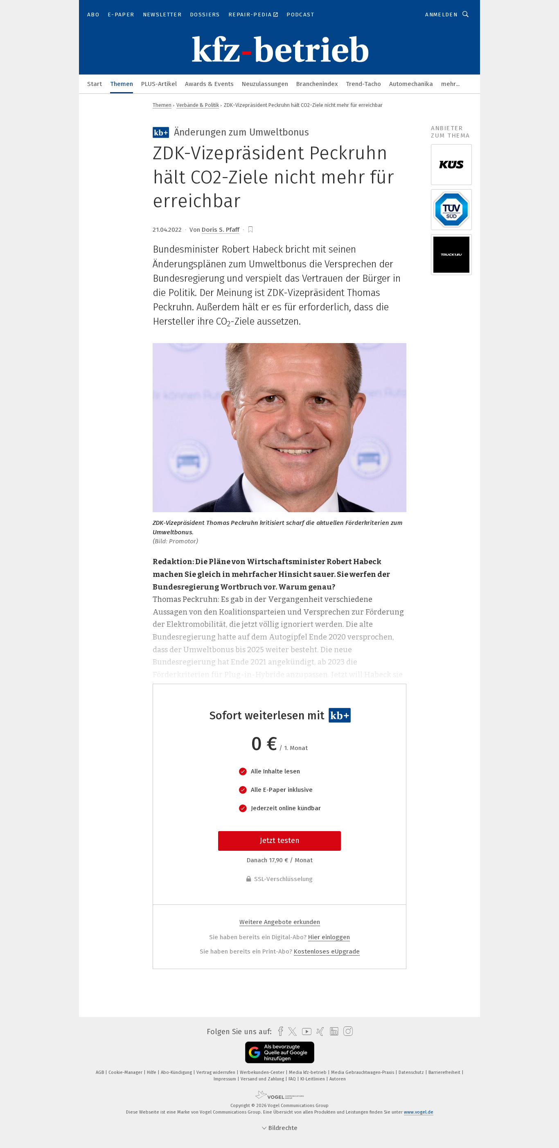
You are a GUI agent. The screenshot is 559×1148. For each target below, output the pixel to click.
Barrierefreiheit (445, 1072)
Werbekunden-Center (263, 1072)
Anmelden (441, 14)
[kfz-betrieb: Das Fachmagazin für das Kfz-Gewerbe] (94, 83)
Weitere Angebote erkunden (279, 922)
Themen (121, 84)
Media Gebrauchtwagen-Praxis (363, 1072)
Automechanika (411, 84)
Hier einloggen (329, 937)
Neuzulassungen (265, 84)
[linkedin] (332, 1031)
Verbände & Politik (197, 105)
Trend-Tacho (363, 84)
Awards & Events (209, 84)
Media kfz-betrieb (308, 1072)
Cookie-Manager (126, 1072)
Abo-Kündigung (177, 1072)
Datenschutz (412, 1072)
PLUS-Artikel (159, 84)
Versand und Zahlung (263, 1079)
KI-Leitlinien (313, 1079)
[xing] (318, 1031)
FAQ (293, 1079)
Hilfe (152, 1072)
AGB (100, 1072)
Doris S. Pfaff (220, 229)
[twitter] (290, 1031)
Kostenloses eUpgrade (327, 951)
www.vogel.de (418, 1112)
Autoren (337, 1079)
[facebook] (278, 1031)
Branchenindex (317, 84)
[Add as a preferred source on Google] (279, 1052)
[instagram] (346, 1031)
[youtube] (304, 1031)
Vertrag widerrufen (216, 1072)
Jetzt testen (280, 840)
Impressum (225, 1079)
